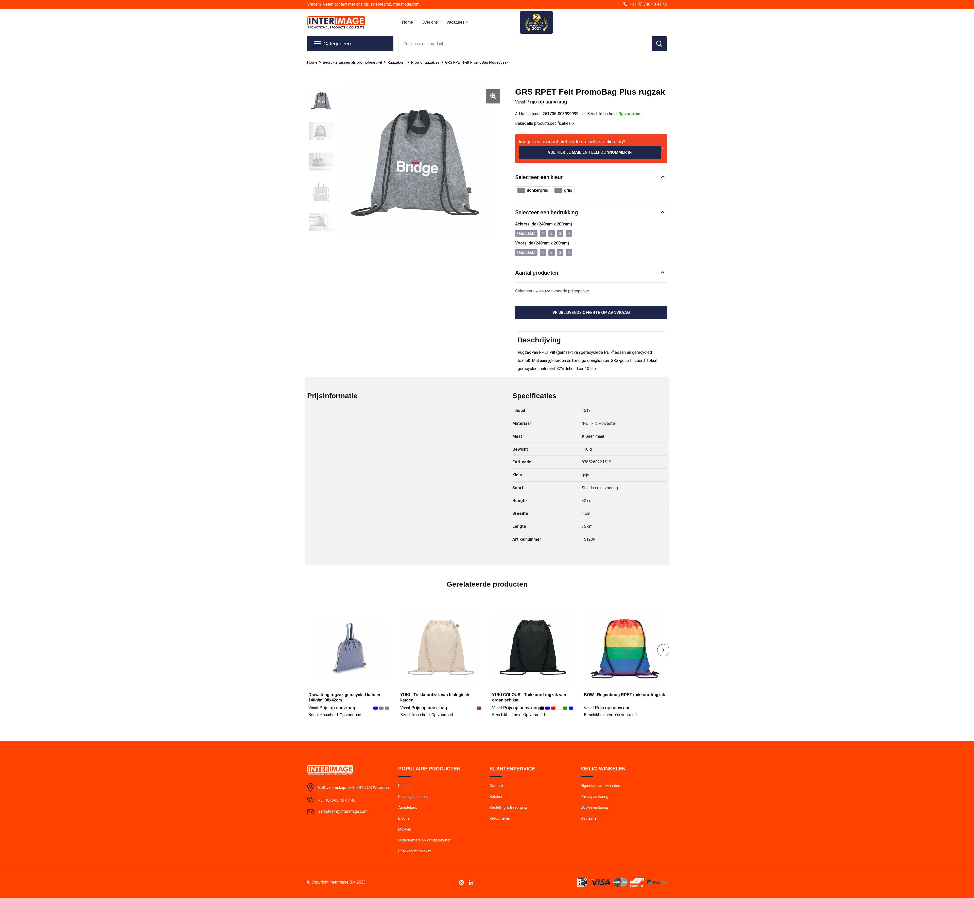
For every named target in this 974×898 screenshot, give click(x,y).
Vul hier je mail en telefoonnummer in (590, 152)
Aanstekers (407, 807)
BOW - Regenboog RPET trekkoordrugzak (624, 695)
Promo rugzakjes (425, 62)
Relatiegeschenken (413, 796)
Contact (496, 785)
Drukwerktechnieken (414, 851)
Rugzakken (397, 62)
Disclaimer (589, 818)
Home (407, 22)
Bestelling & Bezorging (508, 807)
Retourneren (500, 818)
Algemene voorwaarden (600, 785)
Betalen (496, 796)
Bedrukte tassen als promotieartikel (352, 62)
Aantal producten (536, 273)
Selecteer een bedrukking (546, 212)
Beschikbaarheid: (334, 714)
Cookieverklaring (594, 807)
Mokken (404, 829)
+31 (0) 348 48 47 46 (648, 4)
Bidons (404, 818)
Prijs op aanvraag (331, 707)
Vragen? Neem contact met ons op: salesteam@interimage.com (363, 4)
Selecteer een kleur (539, 177)
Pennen (404, 785)
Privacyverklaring (594, 796)
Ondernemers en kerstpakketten (424, 840)
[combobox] (525, 43)
